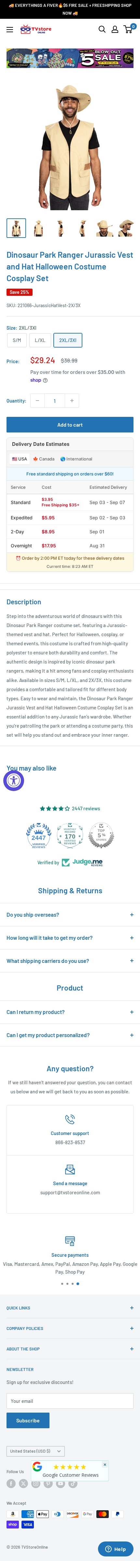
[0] (128, 29)
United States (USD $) (30, 1451)
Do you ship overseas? (33, 914)
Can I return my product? (36, 1011)
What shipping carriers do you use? (48, 960)
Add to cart (70, 424)
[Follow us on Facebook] (11, 1483)
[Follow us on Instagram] (35, 1483)
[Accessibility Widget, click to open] (13, 780)
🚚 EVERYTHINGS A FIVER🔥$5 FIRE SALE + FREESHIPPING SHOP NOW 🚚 (70, 9)
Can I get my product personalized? (48, 1035)
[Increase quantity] (72, 400)
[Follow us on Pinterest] (48, 1483)
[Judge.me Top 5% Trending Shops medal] (101, 835)
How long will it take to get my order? (50, 937)
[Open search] (102, 29)
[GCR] (37, 1466)
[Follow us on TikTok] (72, 1483)
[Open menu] (10, 29)
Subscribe (28, 1420)
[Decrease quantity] (37, 400)
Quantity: (16, 401)
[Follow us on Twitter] (23, 1483)
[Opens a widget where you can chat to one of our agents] (115, 1549)
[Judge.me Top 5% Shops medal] (70, 835)
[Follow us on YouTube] (60, 1483)
